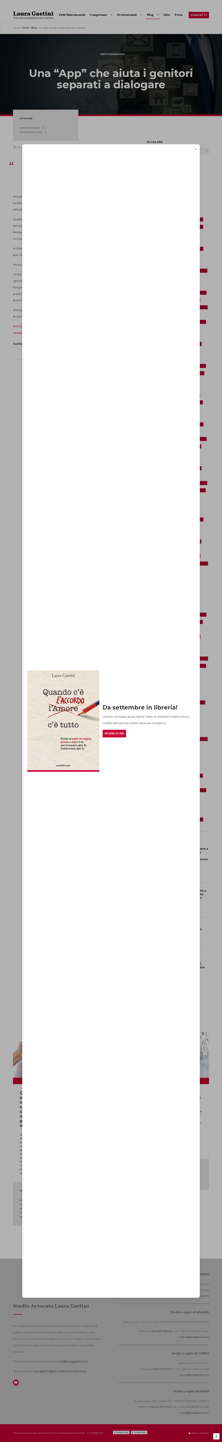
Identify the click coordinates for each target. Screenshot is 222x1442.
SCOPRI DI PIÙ (114, 733)
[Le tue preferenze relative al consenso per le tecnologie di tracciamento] (216, 1436)
